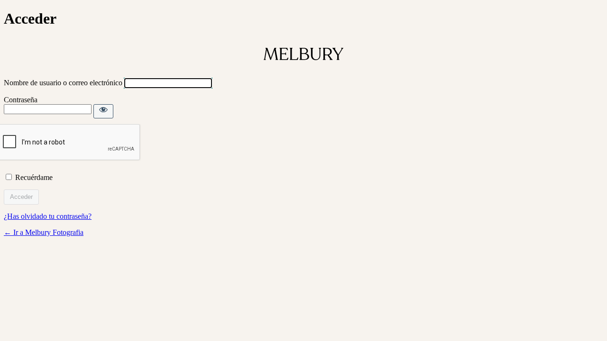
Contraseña (20, 100)
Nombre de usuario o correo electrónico (63, 83)
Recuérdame (34, 177)
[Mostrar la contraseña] (103, 111)
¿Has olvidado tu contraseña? (48, 216)
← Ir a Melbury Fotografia (43, 232)
